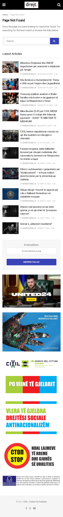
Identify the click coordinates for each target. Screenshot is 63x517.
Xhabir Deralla (29, 74)
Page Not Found (17, 15)
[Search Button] (59, 5)
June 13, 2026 (45, 201)
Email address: (31, 245)
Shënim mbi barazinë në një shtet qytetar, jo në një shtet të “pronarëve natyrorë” (38, 210)
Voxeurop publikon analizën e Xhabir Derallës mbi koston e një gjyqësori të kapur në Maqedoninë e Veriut (39, 97)
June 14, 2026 (45, 184)
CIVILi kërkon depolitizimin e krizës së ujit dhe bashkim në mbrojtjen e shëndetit (39, 135)
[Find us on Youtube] (34, 508)
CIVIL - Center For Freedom (35, 502)
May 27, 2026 (44, 228)
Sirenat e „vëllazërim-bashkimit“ (36, 223)
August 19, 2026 (45, 88)
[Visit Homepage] (31, 5)
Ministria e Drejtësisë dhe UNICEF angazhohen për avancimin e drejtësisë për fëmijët (40, 66)
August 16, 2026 (45, 105)
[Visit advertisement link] (31, 291)
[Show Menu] (3, 5)
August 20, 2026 (45, 74)
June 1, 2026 (44, 218)
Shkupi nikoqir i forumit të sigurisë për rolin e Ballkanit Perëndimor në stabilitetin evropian (39, 193)
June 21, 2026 (45, 163)
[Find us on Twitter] (30, 508)
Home (5, 15)
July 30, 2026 (44, 143)
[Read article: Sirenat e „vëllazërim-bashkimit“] (10, 228)
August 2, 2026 (45, 126)
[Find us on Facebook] (26, 508)
